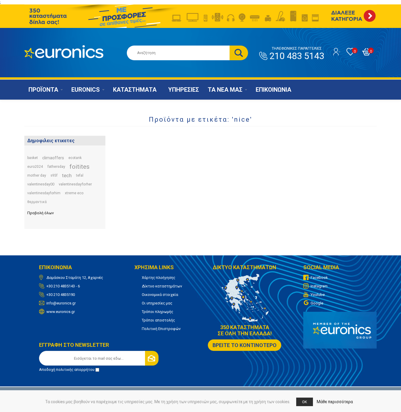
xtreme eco (74, 193)
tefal (79, 175)
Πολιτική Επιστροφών (161, 328)
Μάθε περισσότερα (335, 401)
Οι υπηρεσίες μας (157, 303)
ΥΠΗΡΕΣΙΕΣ (183, 89)
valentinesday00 (40, 184)
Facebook (319, 277)
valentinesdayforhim (43, 193)
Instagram (319, 286)
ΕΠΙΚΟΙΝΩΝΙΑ (273, 89)
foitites (80, 166)
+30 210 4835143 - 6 (63, 286)
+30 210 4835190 (60, 294)
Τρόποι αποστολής (158, 320)
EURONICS (85, 89)
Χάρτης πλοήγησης (158, 277)
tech (67, 175)
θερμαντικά (37, 202)
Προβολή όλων (40, 213)
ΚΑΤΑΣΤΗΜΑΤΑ (134, 89)
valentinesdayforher (75, 184)
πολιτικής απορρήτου (75, 369)
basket (32, 158)
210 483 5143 (296, 53)
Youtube (318, 294)
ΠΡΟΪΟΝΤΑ (43, 89)
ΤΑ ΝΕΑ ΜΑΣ (225, 89)
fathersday (56, 166)
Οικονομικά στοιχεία (160, 294)
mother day (36, 175)
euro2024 (35, 167)
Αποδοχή (67, 369)
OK (304, 402)
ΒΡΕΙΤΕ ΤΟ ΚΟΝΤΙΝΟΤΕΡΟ (245, 345)
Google (317, 303)
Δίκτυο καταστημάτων (162, 286)
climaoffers (53, 157)
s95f (54, 175)
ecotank (75, 158)
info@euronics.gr (61, 303)
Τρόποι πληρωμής (157, 311)
